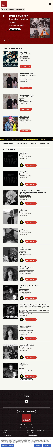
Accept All (38, 445)
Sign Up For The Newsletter (26, 411)
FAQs (5, 433)
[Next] (9, 40)
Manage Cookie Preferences (7, 445)
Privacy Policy (31, 433)
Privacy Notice (37, 442)
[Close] (51, 439)
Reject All (47, 445)
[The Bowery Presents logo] (4, 4)
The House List (7, 435)
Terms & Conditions (33, 435)
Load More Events (27, 379)
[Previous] (4, 40)
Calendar (6, 430)
